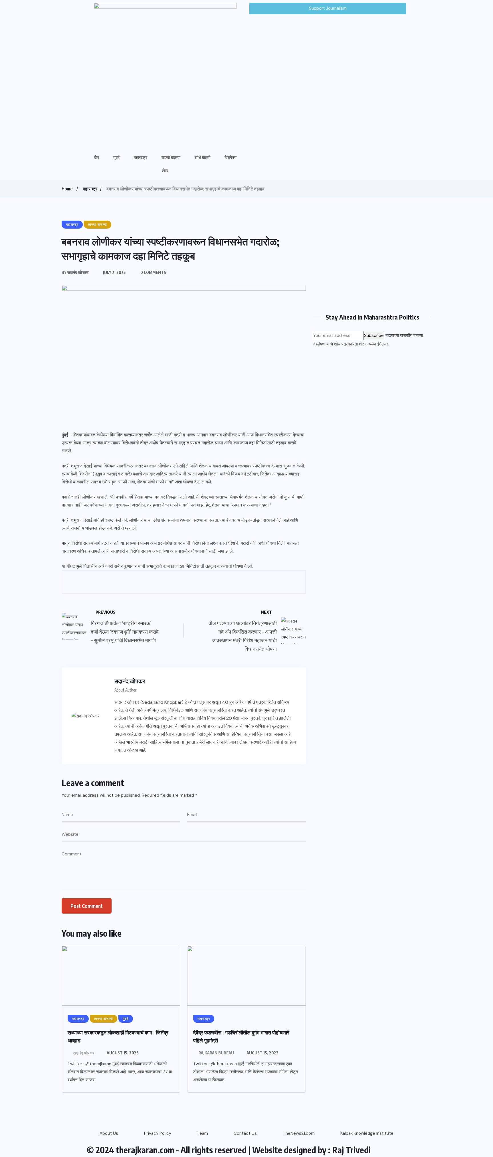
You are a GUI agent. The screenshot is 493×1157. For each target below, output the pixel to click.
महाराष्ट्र (141, 157)
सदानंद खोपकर (83, 1052)
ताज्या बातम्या (170, 157)
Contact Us (245, 1133)
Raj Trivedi (351, 1150)
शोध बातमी (202, 157)
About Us (109, 1133)
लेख (165, 171)
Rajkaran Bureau (216, 1052)
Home (67, 189)
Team (202, 1133)
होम (96, 157)
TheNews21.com (299, 1133)
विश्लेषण (231, 157)
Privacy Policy (157, 1133)
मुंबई (116, 157)
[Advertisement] (372, 260)
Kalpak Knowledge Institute (366, 1133)
